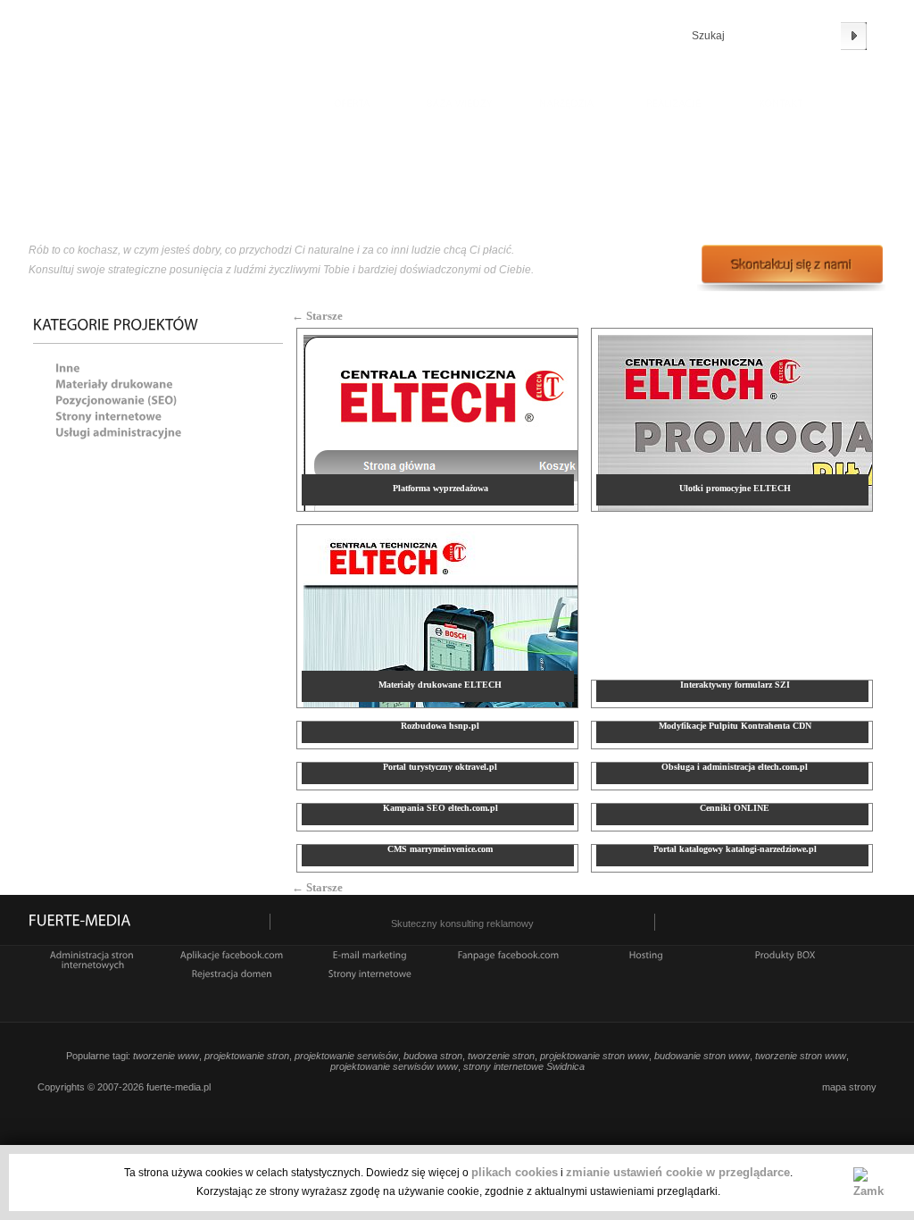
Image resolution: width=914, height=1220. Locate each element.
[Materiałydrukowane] (114, 382)
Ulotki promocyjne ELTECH (735, 488)
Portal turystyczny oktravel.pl (440, 767)
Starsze (317, 315)
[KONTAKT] (781, 106)
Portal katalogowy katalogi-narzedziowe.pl (735, 849)
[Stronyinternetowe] (108, 415)
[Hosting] (646, 953)
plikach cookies (514, 1172)
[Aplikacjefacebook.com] (232, 953)
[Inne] (67, 366)
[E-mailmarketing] (370, 953)
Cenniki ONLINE (734, 808)
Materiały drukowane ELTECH (440, 684)
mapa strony (849, 1087)
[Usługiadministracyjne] (118, 431)
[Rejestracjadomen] (232, 972)
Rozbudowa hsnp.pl (440, 726)
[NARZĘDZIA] (567, 106)
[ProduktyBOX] (785, 953)
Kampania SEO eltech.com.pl (440, 808)
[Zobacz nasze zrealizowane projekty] (674, 106)
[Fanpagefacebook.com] (509, 953)
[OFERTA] (352, 106)
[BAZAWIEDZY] (460, 106)
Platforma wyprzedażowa (440, 488)
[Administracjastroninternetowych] (93, 958)
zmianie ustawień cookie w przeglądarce (678, 1172)
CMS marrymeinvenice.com (440, 849)
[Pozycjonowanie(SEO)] (116, 398)
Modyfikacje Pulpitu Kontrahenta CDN (735, 726)
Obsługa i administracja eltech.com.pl (734, 767)
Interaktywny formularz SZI (735, 684)
